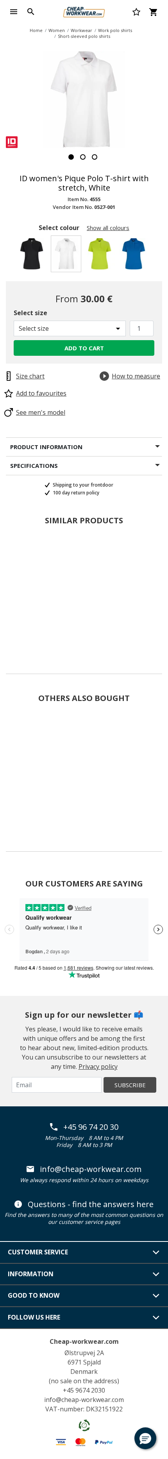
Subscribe (130, 1085)
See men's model (40, 412)
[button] (145, 1438)
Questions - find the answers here (91, 1204)
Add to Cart (84, 348)
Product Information (46, 447)
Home (36, 30)
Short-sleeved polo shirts (84, 36)
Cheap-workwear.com (84, 1341)
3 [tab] (94, 157)
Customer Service (38, 1252)
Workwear (81, 30)
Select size (30, 313)
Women (56, 30)
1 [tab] (71, 157)
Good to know (33, 1295)
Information (31, 1274)
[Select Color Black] (33, 255)
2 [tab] (83, 157)
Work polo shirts (115, 30)
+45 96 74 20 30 (90, 1127)
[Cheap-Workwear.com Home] (84, 11)
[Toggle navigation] (13, 12)
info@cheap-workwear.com (90, 1169)
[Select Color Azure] (135, 255)
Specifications (34, 465)
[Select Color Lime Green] (101, 255)
